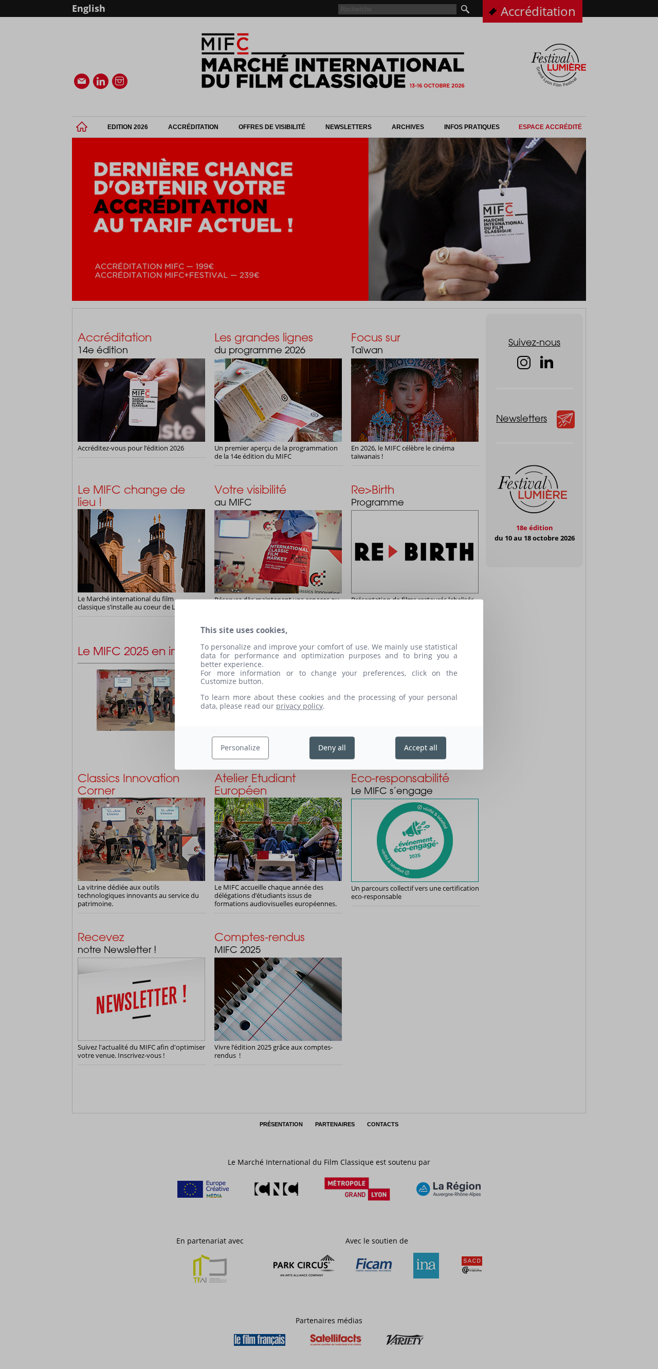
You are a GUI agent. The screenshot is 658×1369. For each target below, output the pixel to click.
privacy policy (299, 706)
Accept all (420, 747)
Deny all (332, 747)
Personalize (240, 747)
